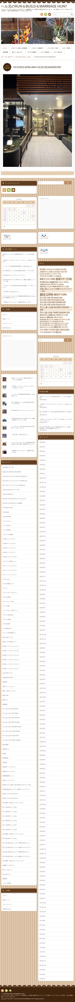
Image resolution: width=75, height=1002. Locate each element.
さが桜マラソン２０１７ (9, 539)
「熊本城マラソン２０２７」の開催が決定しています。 (17, 302)
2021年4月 (42, 724)
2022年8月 (42, 652)
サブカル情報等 (31, 52)
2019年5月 (42, 826)
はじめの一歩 (44, 274)
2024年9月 (42, 540)
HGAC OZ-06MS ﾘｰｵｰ (8, 494)
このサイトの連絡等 (37, 48)
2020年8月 (42, 759)
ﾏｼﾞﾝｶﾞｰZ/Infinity (45, 332)
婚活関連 (5, 52)
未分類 (4, 753)
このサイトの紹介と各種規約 (19, 48)
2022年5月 (42, 666)
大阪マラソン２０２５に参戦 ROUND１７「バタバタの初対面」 (18, 254)
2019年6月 (42, 822)
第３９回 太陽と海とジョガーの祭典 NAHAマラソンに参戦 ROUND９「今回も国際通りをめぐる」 (55, 427)
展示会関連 (5, 744)
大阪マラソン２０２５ (8, 686)
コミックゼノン (55, 274)
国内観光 (5, 682)
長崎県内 (5, 878)
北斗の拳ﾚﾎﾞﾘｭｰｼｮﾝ (7, 673)
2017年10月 (43, 911)
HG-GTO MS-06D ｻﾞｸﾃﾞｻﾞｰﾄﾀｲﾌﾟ (11, 489)
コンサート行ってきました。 (10, 592)
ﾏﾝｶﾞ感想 (56, 332)
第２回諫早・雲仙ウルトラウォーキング (13, 834)
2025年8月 (42, 496)
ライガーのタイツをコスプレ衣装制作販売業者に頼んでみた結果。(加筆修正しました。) (19, 296)
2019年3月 (42, 835)
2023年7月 (42, 603)
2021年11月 (43, 692)
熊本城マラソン (62, 315)
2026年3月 (42, 464)
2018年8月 (42, 867)
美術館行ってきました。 (9, 865)
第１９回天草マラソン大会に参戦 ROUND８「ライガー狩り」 (19, 270)
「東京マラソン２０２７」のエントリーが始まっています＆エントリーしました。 (56, 420)
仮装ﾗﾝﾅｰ (64, 279)
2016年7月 (42, 978)
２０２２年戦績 (7, 883)
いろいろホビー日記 (52, 48)
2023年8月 (42, 598)
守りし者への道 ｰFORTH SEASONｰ (12, 740)
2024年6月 (42, 554)
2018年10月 (43, 858)
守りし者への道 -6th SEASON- (51, 298)
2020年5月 (42, 773)
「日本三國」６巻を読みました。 (11, 291)
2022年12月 (43, 634)
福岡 (50, 317)
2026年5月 (42, 455)
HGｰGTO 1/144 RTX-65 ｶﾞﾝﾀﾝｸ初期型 (12, 503)
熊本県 (43, 317)
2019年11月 (43, 800)
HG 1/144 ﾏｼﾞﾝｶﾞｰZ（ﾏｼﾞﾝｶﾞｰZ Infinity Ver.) (14, 485)
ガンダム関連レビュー (8, 583)
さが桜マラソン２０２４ (9, 552)
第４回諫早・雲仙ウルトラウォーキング (13, 860)
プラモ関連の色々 (7, 628)
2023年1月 (42, 630)
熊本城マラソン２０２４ (9, 771)
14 (23, 212)
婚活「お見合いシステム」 (10, 691)
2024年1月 (42, 576)
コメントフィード (7, 323)
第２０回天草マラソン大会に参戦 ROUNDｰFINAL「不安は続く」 (55, 412)
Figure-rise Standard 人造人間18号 (12, 472)
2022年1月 (42, 683)
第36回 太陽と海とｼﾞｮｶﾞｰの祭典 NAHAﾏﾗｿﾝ (51, 321)
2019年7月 (42, 818)
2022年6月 (42, 661)
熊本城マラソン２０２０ (9, 767)
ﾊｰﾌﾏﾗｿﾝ (54, 329)
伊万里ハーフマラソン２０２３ (11, 664)
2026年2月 (42, 469)
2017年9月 (42, 916)
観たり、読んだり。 (17, 52)
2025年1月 (42, 527)
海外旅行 (5, 762)
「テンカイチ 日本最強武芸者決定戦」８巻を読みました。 (18, 266)
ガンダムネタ (6, 579)
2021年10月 (43, 697)
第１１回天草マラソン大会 (10, 807)
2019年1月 (42, 844)
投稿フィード (6, 319)
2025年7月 (42, 500)
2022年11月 (43, 639)
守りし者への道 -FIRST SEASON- (53, 302)
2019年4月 (42, 831)
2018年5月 (42, 880)
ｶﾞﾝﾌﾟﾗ (44, 330)
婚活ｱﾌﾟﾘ (60, 294)
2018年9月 (42, 862)
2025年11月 (43, 482)
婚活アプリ (5, 700)
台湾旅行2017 (45, 284)
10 (4, 212)
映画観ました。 (7, 749)
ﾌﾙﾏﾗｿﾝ (64, 329)
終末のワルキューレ (46, 327)
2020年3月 (42, 782)
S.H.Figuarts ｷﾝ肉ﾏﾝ (8, 507)
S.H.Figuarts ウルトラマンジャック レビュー (14, 275)
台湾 (66, 282)
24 (4, 219)
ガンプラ (5, 588)
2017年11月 (43, 907)
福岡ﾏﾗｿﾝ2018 (58, 317)
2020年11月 (43, 746)
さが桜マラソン (46, 272)
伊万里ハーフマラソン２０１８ (11, 650)
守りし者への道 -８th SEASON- (11, 735)
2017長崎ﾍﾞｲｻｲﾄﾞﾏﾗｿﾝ (8, 467)
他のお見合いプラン (8, 637)
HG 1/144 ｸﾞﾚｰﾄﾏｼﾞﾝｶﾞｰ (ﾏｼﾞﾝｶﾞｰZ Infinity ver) (15, 480)
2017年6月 (42, 929)
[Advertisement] (56, 213)
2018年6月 (42, 876)
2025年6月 (42, 505)
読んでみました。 (7, 874)
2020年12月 (43, 742)
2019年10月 (43, 804)
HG (42, 269)
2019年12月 (43, 795)
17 (4, 216)
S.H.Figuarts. (6, 512)
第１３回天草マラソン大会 (10, 816)
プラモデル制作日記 (8, 615)
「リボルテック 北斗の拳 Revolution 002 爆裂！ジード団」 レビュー (19, 286)
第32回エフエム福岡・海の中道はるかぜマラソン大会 (17, 784)
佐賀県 (54, 282)
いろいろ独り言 (57, 52)
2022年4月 (42, 670)
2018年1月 (42, 898)
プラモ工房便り (7, 624)
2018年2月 (42, 894)
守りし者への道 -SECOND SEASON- (12, 726)
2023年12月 (43, 581)
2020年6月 (42, 768)
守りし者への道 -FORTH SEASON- (52, 305)
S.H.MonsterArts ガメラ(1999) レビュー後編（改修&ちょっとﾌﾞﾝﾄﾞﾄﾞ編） (19, 280)
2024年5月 (42, 558)
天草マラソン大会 (57, 284)
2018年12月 (43, 849)
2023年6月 (42, 607)
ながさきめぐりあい (60, 272)
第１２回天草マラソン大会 (10, 811)
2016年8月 (42, 974)
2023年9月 (42, 594)
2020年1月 (42, 791)
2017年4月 (42, 938)
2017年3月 (42, 943)
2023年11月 (43, 585)
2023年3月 (42, 621)
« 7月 (4, 226)
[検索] (68, 182)
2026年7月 (42, 447)
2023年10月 (43, 590)
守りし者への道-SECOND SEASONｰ (55, 308)
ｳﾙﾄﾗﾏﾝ (64, 327)
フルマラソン (46, 276)
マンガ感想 (57, 276)
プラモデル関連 (7, 619)
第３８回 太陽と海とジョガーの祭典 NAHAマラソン (53, 325)
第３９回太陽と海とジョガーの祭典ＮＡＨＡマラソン (17, 856)
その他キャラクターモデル (10, 556)
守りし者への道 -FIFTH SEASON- (52, 300)
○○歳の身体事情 (7, 516)
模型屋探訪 (5, 758)
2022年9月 (42, 648)
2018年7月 (42, 871)
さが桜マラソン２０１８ (9, 543)
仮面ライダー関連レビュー (10, 641)
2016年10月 (43, 965)
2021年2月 (42, 733)
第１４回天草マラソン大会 (10, 820)
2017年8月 (42, 920)
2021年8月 (42, 706)
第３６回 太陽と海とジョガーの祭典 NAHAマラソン (16, 843)
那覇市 (57, 327)
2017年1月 (42, 952)
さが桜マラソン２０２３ (9, 548)
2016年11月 (43, 961)
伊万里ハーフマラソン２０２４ (11, 668)
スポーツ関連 (66, 48)
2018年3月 (42, 889)
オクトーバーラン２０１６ (10, 565)
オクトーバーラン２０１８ (10, 570)
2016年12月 (43, 956)
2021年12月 (43, 688)
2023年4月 (42, 616)
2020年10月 (43, 750)
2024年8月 (42, 545)
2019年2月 (42, 840)
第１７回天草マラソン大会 (10, 825)
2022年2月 (42, 679)
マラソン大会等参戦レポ (9, 632)
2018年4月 (42, 885)
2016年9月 (42, 970)
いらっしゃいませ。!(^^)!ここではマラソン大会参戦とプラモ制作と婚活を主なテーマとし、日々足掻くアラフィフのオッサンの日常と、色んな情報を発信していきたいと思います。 (37, 996)
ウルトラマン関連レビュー (10, 561)
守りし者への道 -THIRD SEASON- (55, 312)
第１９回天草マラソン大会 (10, 829)
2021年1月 (42, 737)
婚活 (46, 294)
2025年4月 (42, 514)
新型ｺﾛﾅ (43, 315)
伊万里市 (44, 282)
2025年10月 (43, 487)
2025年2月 (42, 522)
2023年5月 (42, 612)
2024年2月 (42, 572)
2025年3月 (42, 518)
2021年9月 (42, 701)
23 (33, 216)
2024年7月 (42, 549)
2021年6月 (42, 715)
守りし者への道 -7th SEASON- (10, 713)
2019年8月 (42, 813)
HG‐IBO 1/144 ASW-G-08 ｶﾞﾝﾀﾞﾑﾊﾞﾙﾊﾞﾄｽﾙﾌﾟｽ (14, 498)
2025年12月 (43, 478)
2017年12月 (43, 902)
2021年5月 (42, 719)
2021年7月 (42, 710)
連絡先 (49, 14)
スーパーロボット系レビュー (10, 610)
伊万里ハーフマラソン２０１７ (11, 646)
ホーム (5, 48)
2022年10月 (43, 643)
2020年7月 (42, 764)
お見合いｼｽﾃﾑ (60, 269)
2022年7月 (42, 657)
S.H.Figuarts (50, 269)
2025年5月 (42, 509)
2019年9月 (42, 809)
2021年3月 (42, 728)
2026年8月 (42, 442)
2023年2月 (42, 625)
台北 (61, 282)
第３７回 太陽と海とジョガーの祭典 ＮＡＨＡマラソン (54, 323)
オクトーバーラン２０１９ (10, 574)
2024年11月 (43, 536)
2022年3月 (42, 674)
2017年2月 (42, 947)
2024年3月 (42, 567)
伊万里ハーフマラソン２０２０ (11, 659)
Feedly (45, 14)
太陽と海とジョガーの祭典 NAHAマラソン (54, 286)
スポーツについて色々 (8, 601)
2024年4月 (42, 563)
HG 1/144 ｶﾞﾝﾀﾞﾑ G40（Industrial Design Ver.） (15, 476)
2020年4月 (42, 777)
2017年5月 (42, 934)
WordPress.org (7, 328)
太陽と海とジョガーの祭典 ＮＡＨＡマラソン (56, 290)
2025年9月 (42, 491)
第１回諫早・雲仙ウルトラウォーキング (13, 802)
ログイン (5, 314)
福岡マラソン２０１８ (8, 780)
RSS (41, 14)
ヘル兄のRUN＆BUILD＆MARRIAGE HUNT (13, 994)
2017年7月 (42, 925)
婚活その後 (5, 695)
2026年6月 (42, 451)
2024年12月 (43, 531)
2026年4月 (42, 460)
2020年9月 (42, 755)
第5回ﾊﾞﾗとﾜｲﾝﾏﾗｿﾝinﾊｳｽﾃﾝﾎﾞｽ (10, 798)
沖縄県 (52, 315)
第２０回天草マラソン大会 (10, 838)
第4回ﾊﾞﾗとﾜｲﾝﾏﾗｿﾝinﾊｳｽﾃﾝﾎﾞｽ (10, 793)
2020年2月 (42, 786)
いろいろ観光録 (44, 52)
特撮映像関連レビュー (8, 776)
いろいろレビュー (7, 521)
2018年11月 (43, 853)
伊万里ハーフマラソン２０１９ (11, 655)
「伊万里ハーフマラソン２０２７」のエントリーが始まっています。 (19, 260)
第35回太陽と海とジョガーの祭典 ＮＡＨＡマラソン (55, 319)
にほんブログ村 (44, 238)
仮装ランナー (47, 279)
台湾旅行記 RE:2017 (8, 677)
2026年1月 (42, 473)
